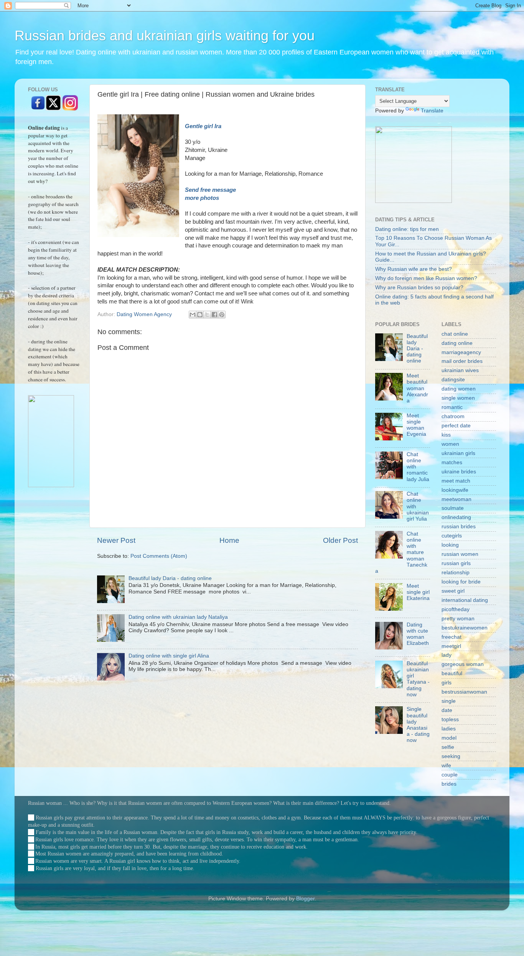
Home (229, 540)
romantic (452, 407)
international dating (465, 600)
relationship (456, 572)
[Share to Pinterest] (222, 314)
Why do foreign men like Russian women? (426, 278)
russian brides (459, 526)
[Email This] (192, 314)
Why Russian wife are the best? (413, 269)
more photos (203, 198)
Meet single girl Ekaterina (418, 592)
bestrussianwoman (464, 692)
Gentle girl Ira (203, 126)
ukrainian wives (460, 370)
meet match (456, 481)
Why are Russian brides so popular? (419, 287)
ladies (449, 729)
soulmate (453, 508)
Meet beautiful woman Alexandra (417, 388)
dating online (457, 343)
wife (446, 765)
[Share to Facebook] (214, 314)
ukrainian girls (458, 453)
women (450, 444)
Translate (432, 111)
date (447, 710)
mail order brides (462, 361)
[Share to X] (207, 314)
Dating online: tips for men (407, 229)
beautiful (452, 673)
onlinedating (456, 517)
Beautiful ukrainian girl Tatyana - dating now (418, 679)
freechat (451, 637)
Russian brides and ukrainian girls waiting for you (165, 35)
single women (458, 398)
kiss (446, 435)
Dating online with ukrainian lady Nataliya (178, 617)
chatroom (453, 416)
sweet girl (453, 591)
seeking (451, 756)
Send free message (211, 190)
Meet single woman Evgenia (416, 425)
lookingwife (455, 490)
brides (449, 784)
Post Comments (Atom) (158, 556)
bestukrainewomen (465, 628)
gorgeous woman (463, 664)
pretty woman (458, 618)
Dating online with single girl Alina (169, 656)
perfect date (456, 426)
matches (452, 462)
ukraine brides (459, 472)
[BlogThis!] (200, 314)
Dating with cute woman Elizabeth (418, 634)
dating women (459, 389)
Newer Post (116, 540)
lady (446, 655)
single (449, 701)
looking (450, 545)
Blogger (305, 899)
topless (450, 719)
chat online (455, 334)
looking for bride (461, 582)
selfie (448, 747)
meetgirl (451, 646)
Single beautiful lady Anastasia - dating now (418, 724)
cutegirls (452, 536)
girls (446, 683)
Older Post (340, 540)
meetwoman (456, 499)
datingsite (453, 379)
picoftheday (456, 609)
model (449, 738)
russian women (460, 554)
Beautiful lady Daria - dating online (170, 578)
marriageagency (461, 352)
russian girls (456, 563)
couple (450, 775)
